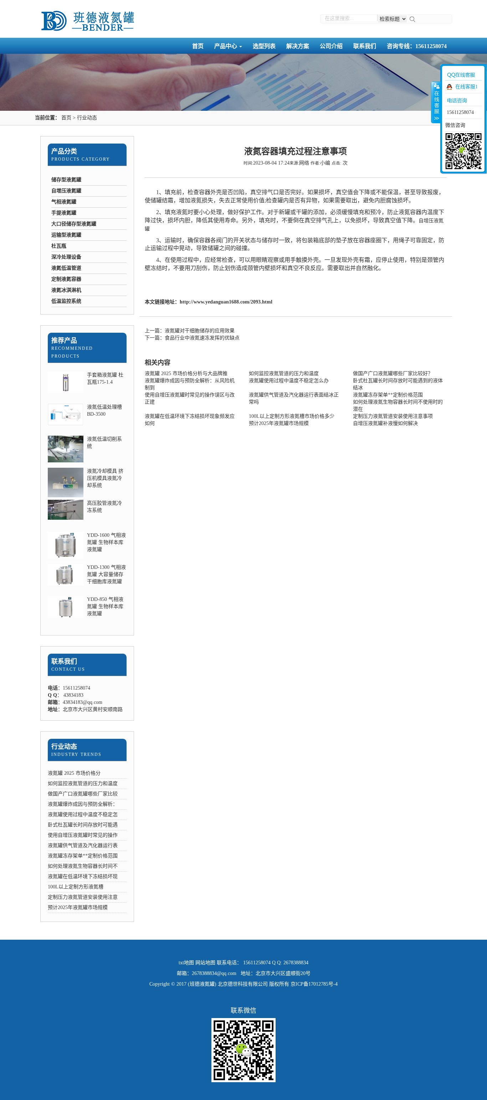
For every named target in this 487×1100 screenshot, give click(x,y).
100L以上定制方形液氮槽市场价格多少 (291, 416)
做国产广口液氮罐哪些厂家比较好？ (393, 373)
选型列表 (264, 46)
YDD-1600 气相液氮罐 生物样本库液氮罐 (106, 542)
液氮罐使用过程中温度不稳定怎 (83, 814)
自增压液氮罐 (66, 190)
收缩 (436, 102)
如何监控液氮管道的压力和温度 (83, 783)
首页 (198, 46)
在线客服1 (466, 86)
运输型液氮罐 (66, 235)
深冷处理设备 (66, 257)
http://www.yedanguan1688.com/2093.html (226, 302)
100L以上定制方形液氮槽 (75, 886)
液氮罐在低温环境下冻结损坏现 (83, 876)
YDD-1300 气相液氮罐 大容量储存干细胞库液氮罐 (106, 574)
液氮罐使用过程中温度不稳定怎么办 (289, 380)
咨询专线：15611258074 (417, 46)
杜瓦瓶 (58, 246)
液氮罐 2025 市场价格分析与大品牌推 (186, 373)
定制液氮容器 (66, 279)
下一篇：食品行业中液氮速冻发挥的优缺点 (192, 338)
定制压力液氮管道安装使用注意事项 (393, 416)
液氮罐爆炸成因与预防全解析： (83, 804)
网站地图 (205, 962)
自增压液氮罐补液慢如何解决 (385, 423)
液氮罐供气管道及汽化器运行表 (83, 845)
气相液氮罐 (63, 201)
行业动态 (87, 117)
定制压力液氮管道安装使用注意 (83, 897)
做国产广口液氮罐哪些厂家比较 (83, 794)
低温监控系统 (66, 301)
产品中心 (226, 46)
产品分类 (64, 151)
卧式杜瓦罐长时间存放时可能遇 (83, 824)
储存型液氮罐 (66, 179)
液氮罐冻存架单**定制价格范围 (83, 855)
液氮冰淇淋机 (66, 290)
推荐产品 (64, 340)
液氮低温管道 (66, 268)
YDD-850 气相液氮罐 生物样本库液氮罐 (105, 606)
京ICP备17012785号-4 (314, 984)
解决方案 (297, 46)
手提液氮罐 (63, 213)
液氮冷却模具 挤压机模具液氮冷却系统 (105, 478)
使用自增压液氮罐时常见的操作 (83, 835)
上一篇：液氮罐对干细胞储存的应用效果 (190, 330)
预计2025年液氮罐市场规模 (78, 907)
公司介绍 (331, 46)
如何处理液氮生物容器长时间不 (83, 866)
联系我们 (364, 46)
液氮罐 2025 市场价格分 (74, 773)
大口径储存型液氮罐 (73, 224)
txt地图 (186, 962)
